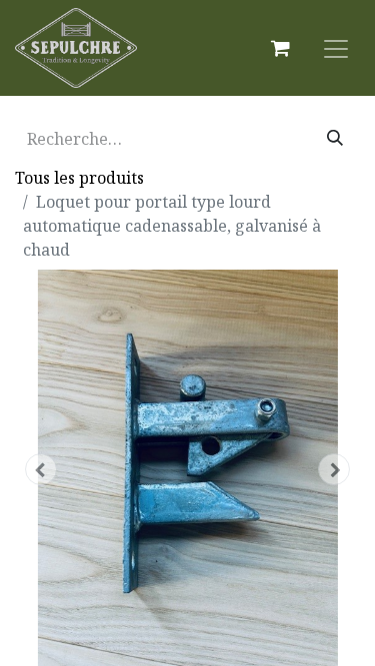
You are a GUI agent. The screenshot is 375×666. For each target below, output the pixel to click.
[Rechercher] (335, 139)
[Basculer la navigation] (336, 48)
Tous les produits (79, 178)
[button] (41, 469)
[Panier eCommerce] (280, 48)
